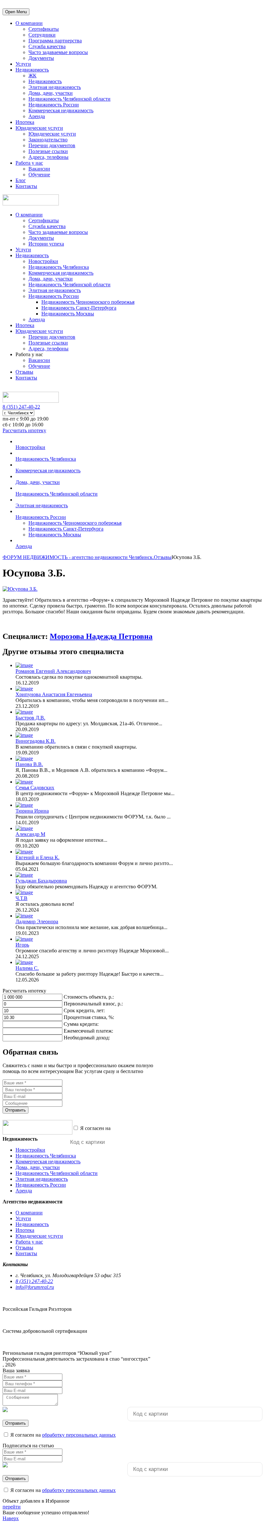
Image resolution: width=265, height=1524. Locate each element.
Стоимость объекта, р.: (89, 997)
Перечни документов (51, 145)
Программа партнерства (55, 40)
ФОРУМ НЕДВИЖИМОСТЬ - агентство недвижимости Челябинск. (78, 557)
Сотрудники (42, 35)
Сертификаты (43, 29)
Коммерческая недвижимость (60, 110)
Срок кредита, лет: (84, 1010)
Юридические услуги (39, 128)
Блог (21, 180)
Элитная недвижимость (54, 87)
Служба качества (47, 46)
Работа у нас (29, 163)
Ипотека (25, 122)
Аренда (36, 116)
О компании (29, 23)
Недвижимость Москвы (67, 313)
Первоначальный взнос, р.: (93, 1003)
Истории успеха (46, 244)
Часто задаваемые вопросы (58, 52)
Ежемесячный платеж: (88, 1031)
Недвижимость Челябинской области (69, 99)
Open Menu (16, 11)
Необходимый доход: (87, 1037)
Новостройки (43, 261)
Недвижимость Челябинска (58, 267)
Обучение (39, 174)
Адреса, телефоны (48, 157)
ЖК (32, 75)
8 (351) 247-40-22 (21, 407)
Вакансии (39, 168)
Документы (41, 58)
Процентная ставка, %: (89, 1017)
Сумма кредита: (81, 1024)
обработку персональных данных (149, 1128)
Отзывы (24, 372)
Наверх (11, 1518)
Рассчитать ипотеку (24, 430)
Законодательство (48, 139)
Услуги (23, 64)
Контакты (26, 186)
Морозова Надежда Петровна (101, 636)
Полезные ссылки (48, 151)
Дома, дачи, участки (50, 93)
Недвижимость (32, 69)
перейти (12, 1506)
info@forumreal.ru (35, 1287)
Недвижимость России (53, 104)
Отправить (15, 1110)
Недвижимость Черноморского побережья (87, 302)
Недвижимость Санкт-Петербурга (78, 308)
